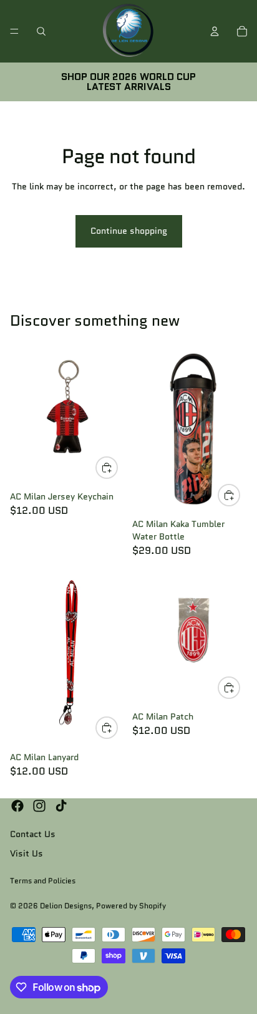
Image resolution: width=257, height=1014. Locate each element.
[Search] (41, 31)
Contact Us (33, 834)
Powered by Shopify (131, 905)
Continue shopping (128, 230)
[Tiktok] (61, 805)
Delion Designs (66, 905)
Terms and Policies (42, 880)
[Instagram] (39, 805)
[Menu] (14, 31)
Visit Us (26, 853)
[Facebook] (17, 805)
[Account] (214, 31)
